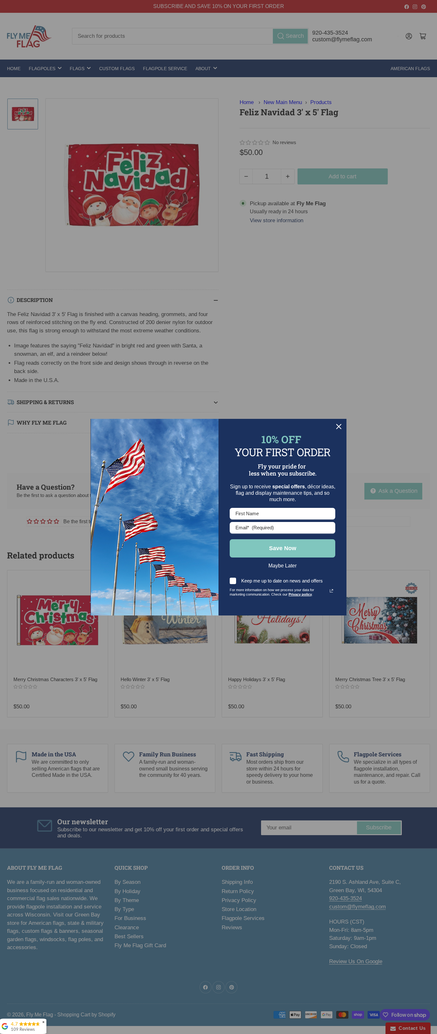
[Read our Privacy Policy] (331, 591)
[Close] (338, 426)
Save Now (282, 548)
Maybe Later (282, 565)
